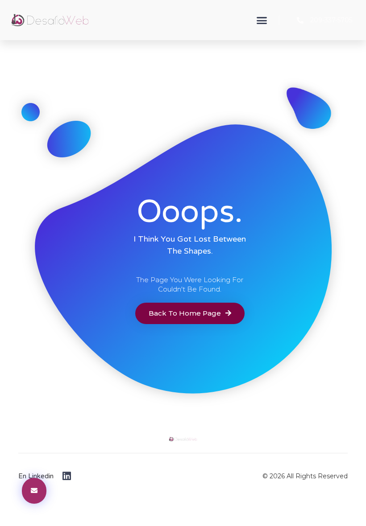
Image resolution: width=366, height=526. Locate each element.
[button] (262, 20)
